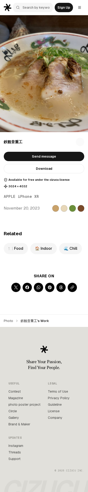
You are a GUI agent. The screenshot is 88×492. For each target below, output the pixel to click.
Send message (44, 156)
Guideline (55, 404)
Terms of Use (58, 391)
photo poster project (24, 404)
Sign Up (63, 7)
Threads (14, 452)
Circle (12, 411)
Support (14, 459)
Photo (8, 321)
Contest (14, 391)
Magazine (15, 398)
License (54, 411)
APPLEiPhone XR (21, 196)
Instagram (15, 446)
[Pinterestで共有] (49, 287)
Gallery (13, 418)
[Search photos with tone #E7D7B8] (64, 208)
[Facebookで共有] (27, 287)
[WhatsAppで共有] (38, 287)
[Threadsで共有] (61, 287)
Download (44, 168)
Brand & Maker (19, 424)
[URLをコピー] (72, 287)
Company (55, 418)
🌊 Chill (70, 248)
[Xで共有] (16, 287)
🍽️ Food (15, 248)
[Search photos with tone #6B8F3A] (72, 208)
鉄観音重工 (13, 141)
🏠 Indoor (43, 248)
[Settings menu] (79, 7)
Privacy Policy (59, 398)
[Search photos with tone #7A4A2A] (81, 208)
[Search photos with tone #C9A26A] (55, 208)
